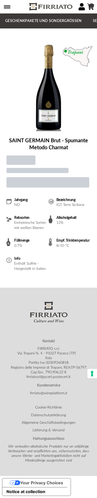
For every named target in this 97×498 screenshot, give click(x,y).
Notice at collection (25, 491)
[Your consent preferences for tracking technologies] (92, 373)
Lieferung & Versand (49, 430)
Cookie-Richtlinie (48, 407)
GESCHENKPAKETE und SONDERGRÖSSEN (43, 21)
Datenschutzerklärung (48, 415)
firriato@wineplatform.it (48, 393)
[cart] (90, 6)
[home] (50, 7)
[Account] (81, 6)
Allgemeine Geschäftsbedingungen (49, 423)
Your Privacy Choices (41, 482)
